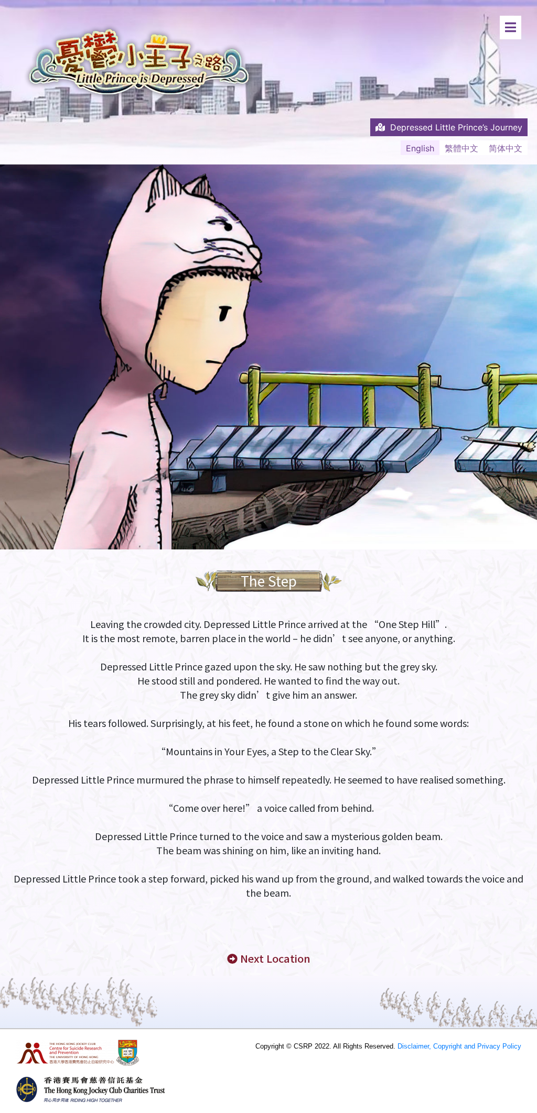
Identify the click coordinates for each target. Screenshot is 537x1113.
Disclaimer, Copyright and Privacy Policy (459, 1046)
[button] (268, 959)
